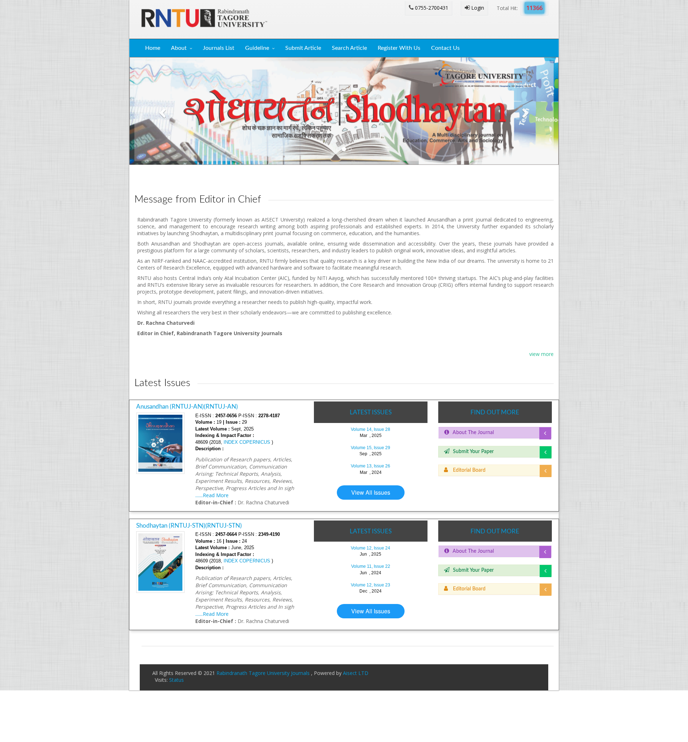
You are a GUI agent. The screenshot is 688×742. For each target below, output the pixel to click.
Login (477, 7)
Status (176, 679)
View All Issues (370, 492)
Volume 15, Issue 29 (370, 447)
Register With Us (399, 48)
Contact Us (445, 48)
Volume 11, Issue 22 (370, 566)
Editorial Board (469, 470)
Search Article (349, 48)
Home (152, 48)
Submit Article (303, 48)
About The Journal (473, 432)
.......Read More (212, 495)
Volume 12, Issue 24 (370, 548)
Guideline (257, 48)
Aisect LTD (355, 673)
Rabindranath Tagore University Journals (263, 673)
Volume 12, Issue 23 (370, 585)
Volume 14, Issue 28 (370, 429)
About (179, 48)
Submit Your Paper (473, 451)
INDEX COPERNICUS (246, 442)
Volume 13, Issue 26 (370, 465)
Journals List (218, 48)
